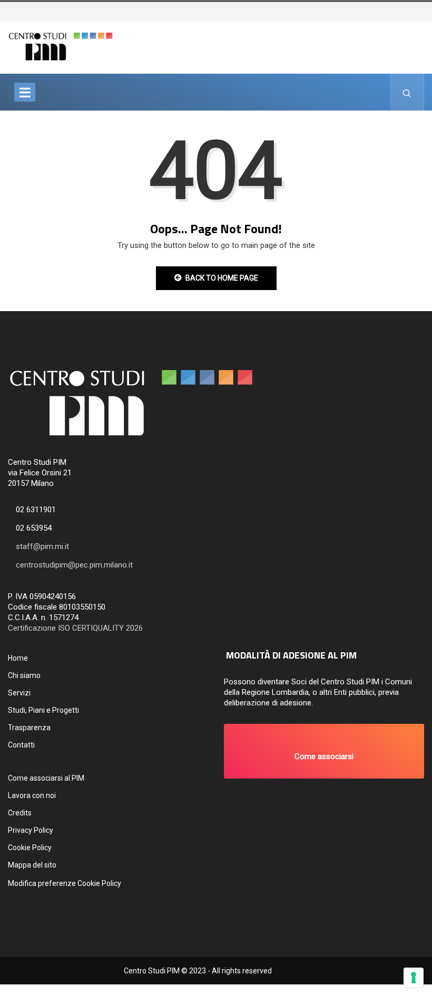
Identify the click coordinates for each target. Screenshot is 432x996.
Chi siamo (24, 675)
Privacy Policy (30, 830)
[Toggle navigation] (25, 92)
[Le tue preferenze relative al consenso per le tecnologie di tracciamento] (414, 978)
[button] (324, 751)
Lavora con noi (32, 795)
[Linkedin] (430, 11)
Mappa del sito (32, 865)
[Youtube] (425, 11)
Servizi (19, 693)
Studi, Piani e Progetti (43, 710)
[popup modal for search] (407, 92)
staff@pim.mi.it (42, 546)
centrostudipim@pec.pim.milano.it (74, 565)
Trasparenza (29, 727)
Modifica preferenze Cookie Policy (64, 883)
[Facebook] (414, 11)
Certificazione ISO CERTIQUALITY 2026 (75, 628)
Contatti (21, 745)
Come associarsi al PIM (46, 778)
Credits (20, 813)
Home (18, 658)
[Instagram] (419, 11)
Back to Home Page (221, 278)
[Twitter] (409, 11)
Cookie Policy (30, 847)
